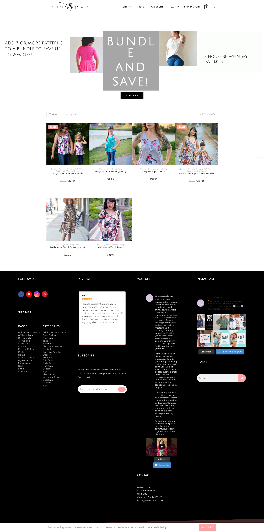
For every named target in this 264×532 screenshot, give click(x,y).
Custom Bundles (52, 352)
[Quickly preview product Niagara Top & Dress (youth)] (130, 128)
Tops (58, 171)
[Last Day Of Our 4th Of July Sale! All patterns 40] (237, 322)
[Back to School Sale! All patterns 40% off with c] (221, 322)
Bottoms (48, 338)
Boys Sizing (49, 335)
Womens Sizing (72, 171)
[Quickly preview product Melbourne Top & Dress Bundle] (216, 128)
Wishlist (22, 346)
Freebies (47, 357)
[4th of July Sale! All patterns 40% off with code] (205, 338)
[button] (80, 318)
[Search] (242, 378)
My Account (25, 363)
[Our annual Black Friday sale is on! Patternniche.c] (205, 322)
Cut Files (48, 354)
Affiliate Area (25, 335)
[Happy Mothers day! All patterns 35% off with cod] (237, 338)
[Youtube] (29, 294)
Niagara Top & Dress (153, 171)
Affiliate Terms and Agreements (28, 359)
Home (21, 354)
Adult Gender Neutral (55, 332)
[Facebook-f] (21, 294)
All (216, 114)
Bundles (54, 169)
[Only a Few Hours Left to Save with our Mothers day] (221, 338)
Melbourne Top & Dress (110, 247)
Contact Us (24, 371)
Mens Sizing (49, 374)
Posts (21, 352)
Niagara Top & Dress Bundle (67, 173)
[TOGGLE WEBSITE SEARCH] (213, 7)
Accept (207, 527)
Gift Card (48, 360)
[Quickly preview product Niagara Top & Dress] (173, 128)
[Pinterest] (45, 294)
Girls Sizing (79, 169)
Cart (20, 366)
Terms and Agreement (24, 342)
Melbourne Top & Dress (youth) (67, 247)
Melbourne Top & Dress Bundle (196, 173)
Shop (21, 368)
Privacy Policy (26, 349)
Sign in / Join (192, 7)
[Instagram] (37, 294)
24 (211, 114)
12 (208, 114)
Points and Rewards (29, 332)
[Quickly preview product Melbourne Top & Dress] (130, 204)
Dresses (62, 169)
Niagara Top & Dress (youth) (110, 171)
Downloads (24, 338)
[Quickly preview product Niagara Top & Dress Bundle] (87, 128)
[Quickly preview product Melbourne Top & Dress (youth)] (87, 204)
